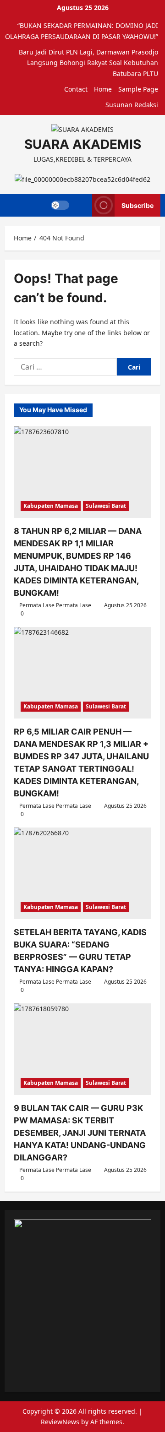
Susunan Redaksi (131, 104)
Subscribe (137, 205)
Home (103, 89)
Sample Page (138, 89)
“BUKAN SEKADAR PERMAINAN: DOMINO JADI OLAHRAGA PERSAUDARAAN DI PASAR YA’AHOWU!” (81, 31)
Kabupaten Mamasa (50, 506)
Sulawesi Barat (106, 506)
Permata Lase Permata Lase (55, 605)
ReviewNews (60, 1421)
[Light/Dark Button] (60, 205)
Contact (76, 89)
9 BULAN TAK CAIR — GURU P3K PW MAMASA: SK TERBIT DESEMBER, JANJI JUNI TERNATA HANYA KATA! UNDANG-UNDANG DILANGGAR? (80, 1132)
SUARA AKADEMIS (82, 144)
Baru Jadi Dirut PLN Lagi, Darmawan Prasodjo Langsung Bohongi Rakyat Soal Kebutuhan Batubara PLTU (88, 63)
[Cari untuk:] (65, 367)
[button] (80, 205)
